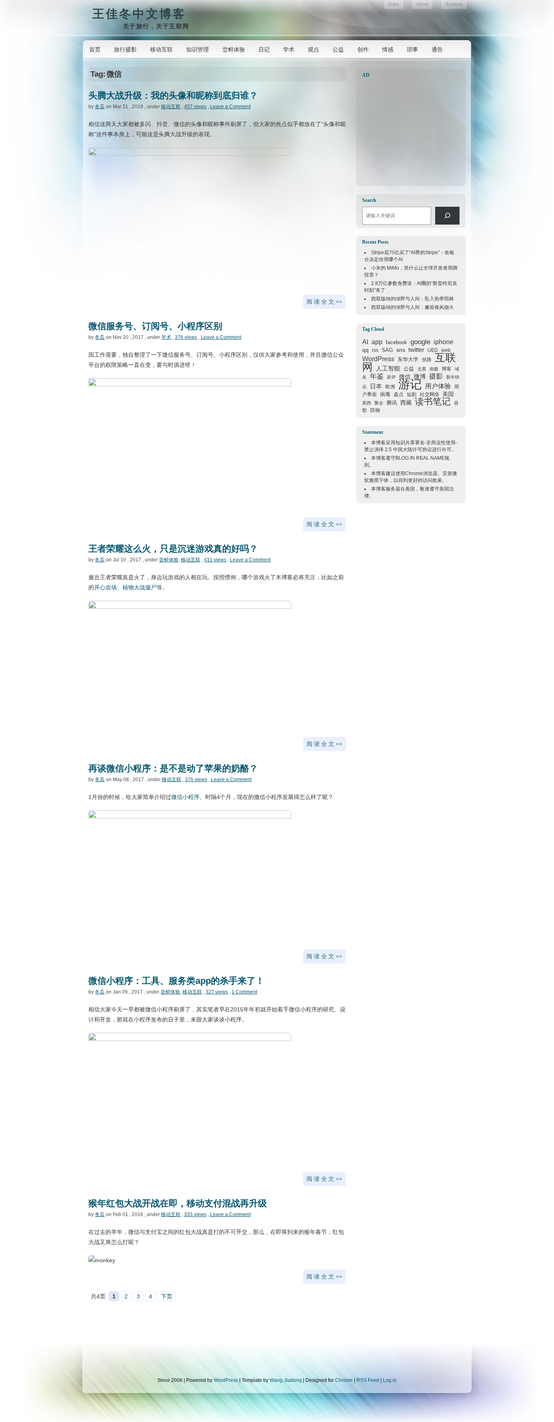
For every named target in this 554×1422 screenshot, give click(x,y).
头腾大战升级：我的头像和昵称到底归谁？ (173, 95)
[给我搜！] (447, 216)
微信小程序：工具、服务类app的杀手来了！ (176, 981)
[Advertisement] (413, 132)
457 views (195, 106)
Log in (390, 1380)
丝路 (427, 359)
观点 (313, 49)
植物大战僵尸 (139, 587)
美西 (366, 402)
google (420, 342)
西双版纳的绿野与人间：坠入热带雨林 (412, 299)
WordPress (378, 358)
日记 (264, 49)
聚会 (378, 402)
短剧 (412, 394)
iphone (443, 341)
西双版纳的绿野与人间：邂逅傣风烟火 (412, 307)
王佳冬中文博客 (139, 13)
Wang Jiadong (286, 1380)
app (376, 341)
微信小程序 (185, 797)
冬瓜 (100, 106)
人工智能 (388, 368)
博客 (446, 369)
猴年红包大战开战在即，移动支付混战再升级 (177, 1203)
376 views (186, 337)
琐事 (412, 49)
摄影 (436, 376)
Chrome (414, 473)
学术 (288, 49)
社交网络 (429, 394)
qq (365, 350)
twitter (416, 350)
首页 (95, 49)
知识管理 (197, 49)
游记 (410, 384)
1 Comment (244, 992)
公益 (338, 49)
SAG (387, 350)
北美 (421, 368)
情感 (387, 49)
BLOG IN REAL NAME (419, 458)
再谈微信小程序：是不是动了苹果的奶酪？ (173, 768)
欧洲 (390, 387)
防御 (375, 410)
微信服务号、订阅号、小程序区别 (155, 326)
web (446, 350)
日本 (376, 386)
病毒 (385, 394)
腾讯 (392, 403)
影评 (391, 377)
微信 (404, 376)
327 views (217, 992)
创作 (363, 49)
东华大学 (408, 359)
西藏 (406, 402)
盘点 (399, 394)
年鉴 (377, 376)
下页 (166, 1296)
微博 (420, 376)
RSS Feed (367, 1380)
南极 (433, 368)
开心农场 (105, 587)
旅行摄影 (125, 49)
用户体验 (438, 386)
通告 (437, 49)
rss (375, 350)
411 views (215, 560)
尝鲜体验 (233, 49)
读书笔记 (433, 401)
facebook (396, 342)
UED (432, 350)
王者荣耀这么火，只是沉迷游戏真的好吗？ (173, 549)
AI (365, 341)
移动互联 (161, 49)
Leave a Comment (230, 106)
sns (400, 350)
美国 (448, 394)
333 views (195, 1214)
